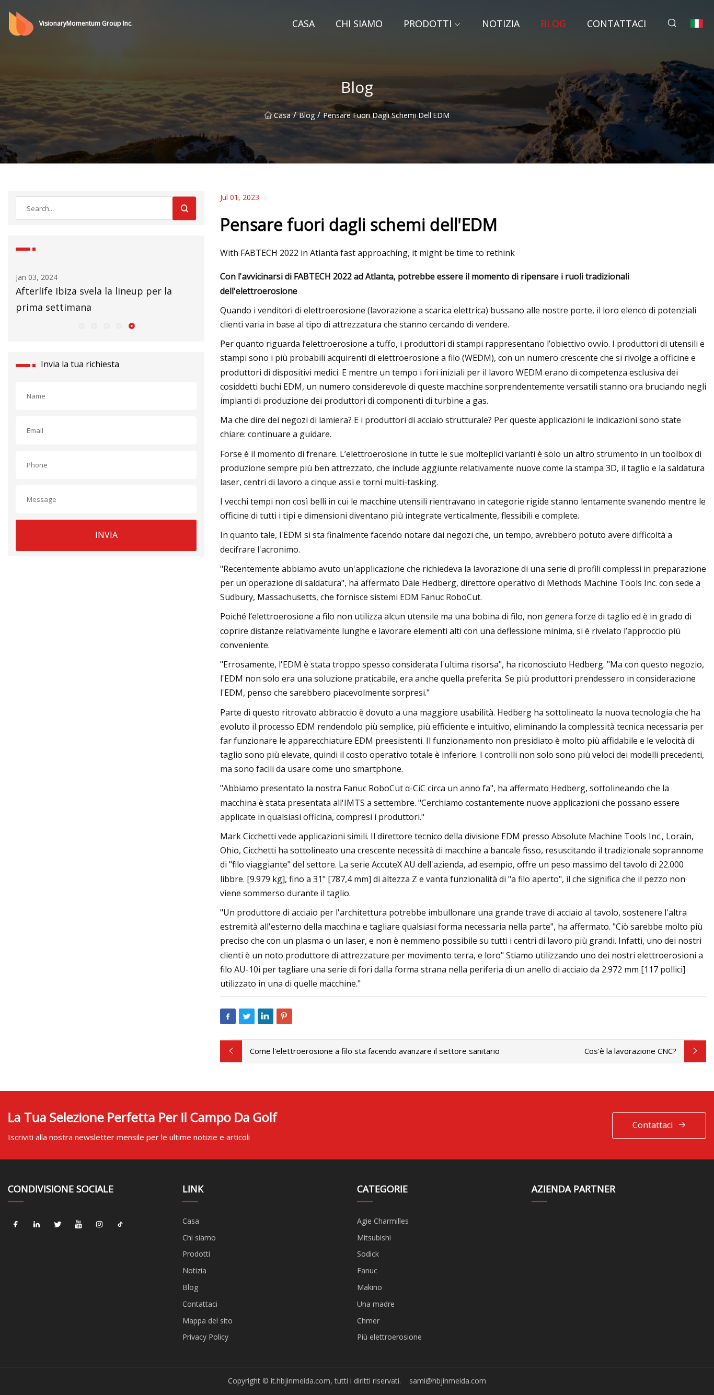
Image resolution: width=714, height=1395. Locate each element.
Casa (303, 23)
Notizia (501, 23)
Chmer (368, 1321)
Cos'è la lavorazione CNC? (630, 1051)
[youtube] (78, 1225)
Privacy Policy (205, 1337)
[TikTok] (120, 1225)
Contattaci (616, 23)
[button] (81, 325)
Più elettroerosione (389, 1337)
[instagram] (99, 1225)
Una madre (376, 1304)
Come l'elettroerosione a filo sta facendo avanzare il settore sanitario (375, 1051)
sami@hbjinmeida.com (447, 1381)
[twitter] (57, 1225)
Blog (553, 23)
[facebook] (16, 1225)
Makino (369, 1287)
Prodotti (428, 23)
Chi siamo (359, 23)
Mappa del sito (207, 1321)
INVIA (106, 535)
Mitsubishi (374, 1237)
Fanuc (367, 1270)
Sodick (368, 1254)
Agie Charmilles (383, 1221)
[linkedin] (36, 1225)
